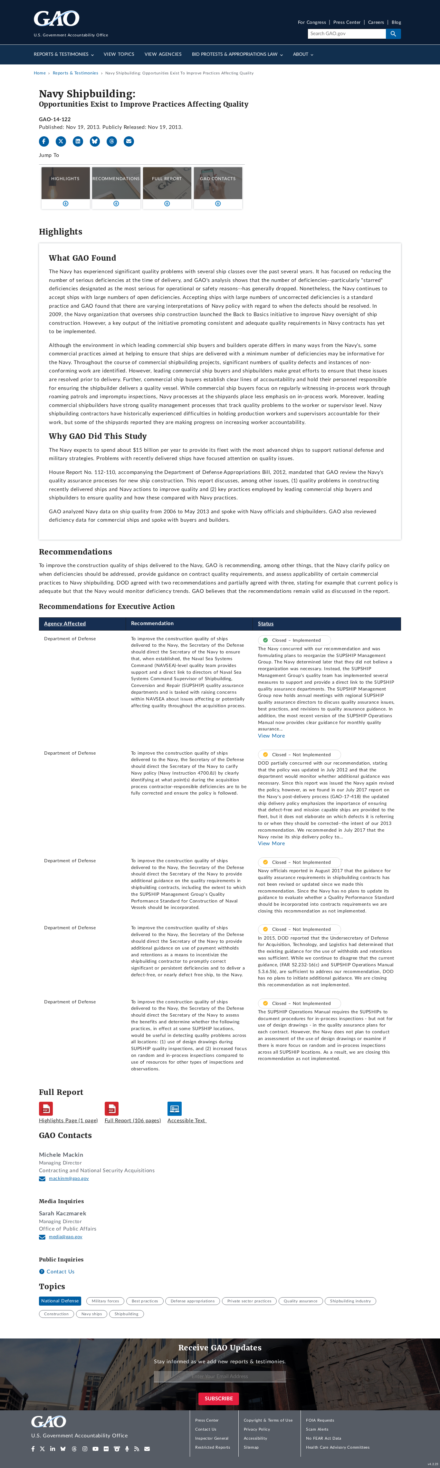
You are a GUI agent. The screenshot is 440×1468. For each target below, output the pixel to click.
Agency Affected (65, 623)
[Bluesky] (97, 141)
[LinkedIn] (80, 141)
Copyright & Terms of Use (268, 1420)
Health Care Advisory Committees (337, 1447)
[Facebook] (46, 141)
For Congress (312, 23)
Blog (396, 23)
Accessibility (255, 1438)
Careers (376, 23)
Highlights (65, 179)
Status (266, 623)
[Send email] (131, 141)
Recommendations (116, 179)
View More (271, 736)
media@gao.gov (65, 1237)
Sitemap (251, 1447)
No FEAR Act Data (323, 1438)
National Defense (60, 1301)
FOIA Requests (320, 1420)
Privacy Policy (257, 1429)
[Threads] (114, 141)
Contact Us (60, 1271)
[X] (63, 141)
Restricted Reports (212, 1447)
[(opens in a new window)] (33, 1449)
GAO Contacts (218, 179)
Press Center (347, 23)
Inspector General (212, 1438)
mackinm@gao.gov (69, 1178)
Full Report (167, 179)
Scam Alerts (317, 1429)
